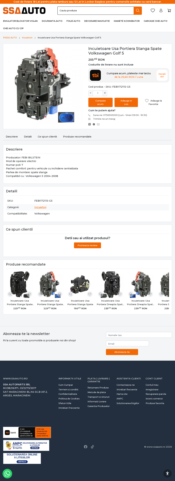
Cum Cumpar (65, 385)
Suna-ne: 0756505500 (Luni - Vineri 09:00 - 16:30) (120, 115)
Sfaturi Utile (64, 403)
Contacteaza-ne (126, 385)
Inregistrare (152, 389)
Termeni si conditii (68, 389)
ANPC (120, 398)
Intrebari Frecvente (69, 408)
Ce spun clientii (47, 136)
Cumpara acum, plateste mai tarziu (129, 75)
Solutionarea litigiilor (128, 403)
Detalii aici (162, 75)
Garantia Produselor (99, 406)
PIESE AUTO (10, 37)
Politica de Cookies (69, 398)
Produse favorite (155, 403)
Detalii (28, 136)
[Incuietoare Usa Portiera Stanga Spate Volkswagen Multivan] (80, 284)
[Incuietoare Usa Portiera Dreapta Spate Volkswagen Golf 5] (140, 284)
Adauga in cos (126, 102)
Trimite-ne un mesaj (104, 119)
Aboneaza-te (122, 352)
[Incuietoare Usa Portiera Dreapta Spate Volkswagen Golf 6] (110, 284)
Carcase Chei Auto (155, 21)
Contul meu (152, 385)
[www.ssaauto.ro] (25, 10)
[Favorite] (152, 10)
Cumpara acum (100, 102)
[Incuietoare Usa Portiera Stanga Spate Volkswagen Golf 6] (19, 284)
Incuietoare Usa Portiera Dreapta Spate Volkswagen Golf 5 (140, 302)
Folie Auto (73, 21)
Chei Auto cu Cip (13, 28)
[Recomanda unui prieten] (99, 124)
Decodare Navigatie (97, 21)
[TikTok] (92, 446)
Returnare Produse (98, 387)
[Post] (90, 124)
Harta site (122, 394)
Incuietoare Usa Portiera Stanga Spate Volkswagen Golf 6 (20, 302)
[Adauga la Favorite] (29, 294)
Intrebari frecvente (127, 389)
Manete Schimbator (127, 21)
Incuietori (27, 37)
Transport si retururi (99, 397)
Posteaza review (87, 245)
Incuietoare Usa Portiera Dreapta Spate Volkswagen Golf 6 (110, 302)
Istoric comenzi (154, 398)
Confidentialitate (67, 394)
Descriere (12, 136)
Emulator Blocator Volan (20, 21)
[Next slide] (165, 291)
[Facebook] (85, 446)
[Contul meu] (161, 10)
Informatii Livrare (97, 401)
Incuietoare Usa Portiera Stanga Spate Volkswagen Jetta (50, 302)
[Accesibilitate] (167, 473)
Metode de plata (97, 392)
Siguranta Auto (52, 21)
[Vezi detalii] (10, 294)
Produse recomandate (77, 136)
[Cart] (169, 10)
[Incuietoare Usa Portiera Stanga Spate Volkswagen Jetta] (50, 284)
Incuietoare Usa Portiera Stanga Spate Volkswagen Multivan (80, 302)
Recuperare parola (156, 394)
